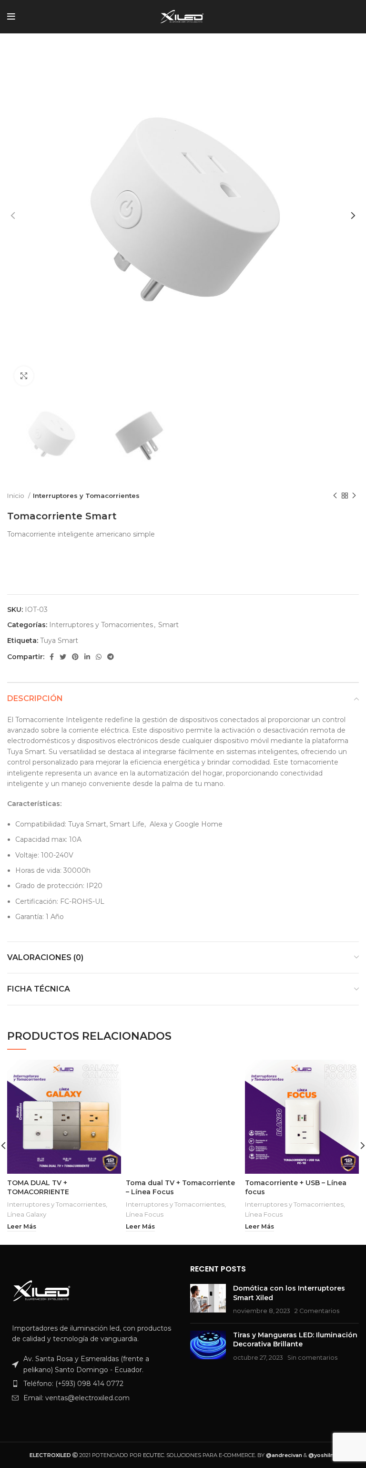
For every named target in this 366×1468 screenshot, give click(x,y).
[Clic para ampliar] (23, 375)
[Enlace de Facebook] (52, 657)
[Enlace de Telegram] (110, 657)
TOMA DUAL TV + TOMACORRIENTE (38, 1188)
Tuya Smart (59, 640)
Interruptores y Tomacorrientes (86, 495)
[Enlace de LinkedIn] (87, 657)
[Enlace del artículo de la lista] (91, 1383)
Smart (168, 624)
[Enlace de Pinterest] (75, 657)
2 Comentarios (317, 1310)
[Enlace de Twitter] (63, 657)
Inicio (16, 495)
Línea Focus (144, 1214)
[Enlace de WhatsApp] (98, 657)
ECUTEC (153, 1455)
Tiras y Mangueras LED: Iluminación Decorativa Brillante (295, 1340)
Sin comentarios (312, 1357)
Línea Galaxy (26, 1214)
